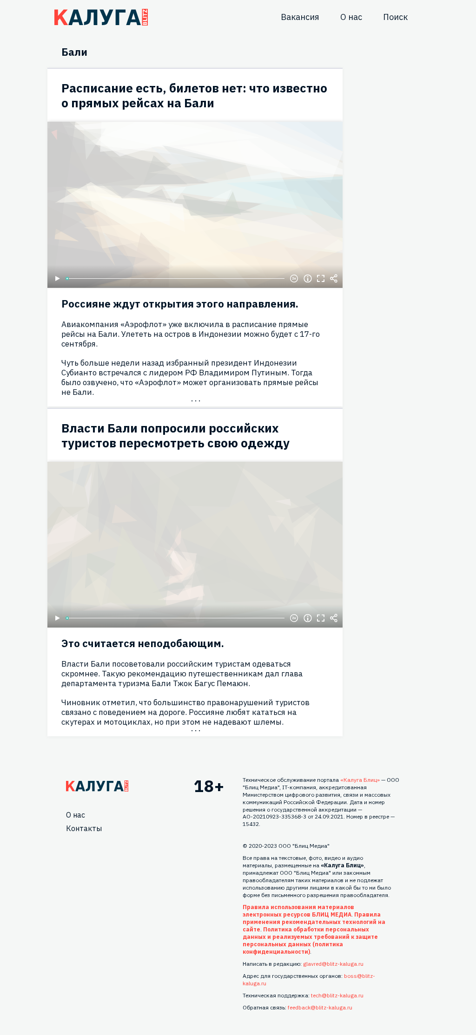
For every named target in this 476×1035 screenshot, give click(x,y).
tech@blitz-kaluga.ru (337, 995)
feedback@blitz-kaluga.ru (320, 1007)
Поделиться (333, 278)
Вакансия (300, 17)
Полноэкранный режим (320, 278)
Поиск (395, 17)
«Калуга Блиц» (360, 779)
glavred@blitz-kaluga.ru (333, 963)
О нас (351, 17)
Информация (307, 278)
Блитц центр (101, 17)
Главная (97, 786)
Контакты (84, 828)
